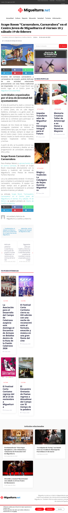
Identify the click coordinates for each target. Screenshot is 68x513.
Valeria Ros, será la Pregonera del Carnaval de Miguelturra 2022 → (25, 230)
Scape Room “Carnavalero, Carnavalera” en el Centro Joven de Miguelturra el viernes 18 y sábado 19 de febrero (17, 197)
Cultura (35, 37)
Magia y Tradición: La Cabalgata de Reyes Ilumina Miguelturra (41, 181)
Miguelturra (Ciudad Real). (10, 91)
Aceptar (39, 509)
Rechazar (49, 509)
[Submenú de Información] (61, 18)
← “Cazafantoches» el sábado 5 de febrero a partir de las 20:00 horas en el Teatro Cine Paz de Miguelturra (10, 232)
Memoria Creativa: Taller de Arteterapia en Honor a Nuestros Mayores (59, 122)
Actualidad (40, 109)
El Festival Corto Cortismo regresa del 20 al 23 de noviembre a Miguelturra (8, 396)
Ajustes (60, 509)
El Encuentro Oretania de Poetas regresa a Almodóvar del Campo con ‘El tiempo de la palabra (26, 398)
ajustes (15, 511)
